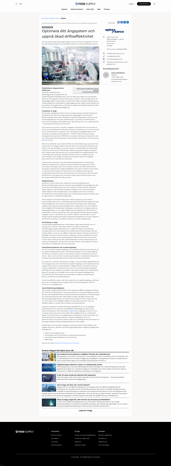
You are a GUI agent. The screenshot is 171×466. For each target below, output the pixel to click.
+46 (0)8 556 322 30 (113, 56)
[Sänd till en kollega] (118, 22)
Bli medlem (54, 438)
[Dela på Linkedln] (127, 22)
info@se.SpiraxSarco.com (116, 53)
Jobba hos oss (102, 442)
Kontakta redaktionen (105, 435)
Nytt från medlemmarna (50, 18)
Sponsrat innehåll (80, 445)
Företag (107, 9)
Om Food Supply (103, 445)
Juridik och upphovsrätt (82, 438)
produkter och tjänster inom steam (66, 343)
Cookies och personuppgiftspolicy (85, 435)
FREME (47, 140)
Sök (21, 4)
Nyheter (65, 9)
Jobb (99, 9)
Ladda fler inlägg (85, 410)
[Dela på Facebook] (124, 22)
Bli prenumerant (56, 435)
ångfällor (72, 311)
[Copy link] (121, 22)
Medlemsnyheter (77, 9)
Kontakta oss (102, 438)
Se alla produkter (56, 445)
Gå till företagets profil (114, 59)
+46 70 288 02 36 (117, 77)
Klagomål (78, 442)
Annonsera (54, 442)
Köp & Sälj (90, 9)
